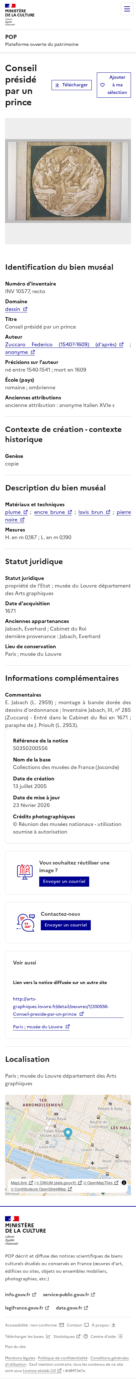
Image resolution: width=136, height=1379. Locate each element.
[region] (68, 1145)
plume (13, 512)
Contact (74, 1325)
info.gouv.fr (17, 1294)
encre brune (49, 512)
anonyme (16, 352)
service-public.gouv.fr (66, 1294)
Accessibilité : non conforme (31, 1325)
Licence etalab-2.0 (39, 1371)
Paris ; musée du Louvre (38, 1027)
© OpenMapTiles (98, 1182)
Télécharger (75, 85)
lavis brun (90, 512)
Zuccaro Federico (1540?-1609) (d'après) (60, 344)
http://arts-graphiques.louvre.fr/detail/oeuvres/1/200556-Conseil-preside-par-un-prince (60, 1007)
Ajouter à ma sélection (117, 85)
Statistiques (64, 1336)
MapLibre (19, 1182)
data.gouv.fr (69, 1308)
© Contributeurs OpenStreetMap (38, 1188)
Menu (127, 9)
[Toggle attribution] (124, 1182)
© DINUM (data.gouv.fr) (56, 1182)
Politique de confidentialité (63, 1358)
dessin (12, 309)
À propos (100, 1325)
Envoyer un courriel (64, 881)
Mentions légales (20, 1358)
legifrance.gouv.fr (24, 1308)
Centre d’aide (103, 1336)
